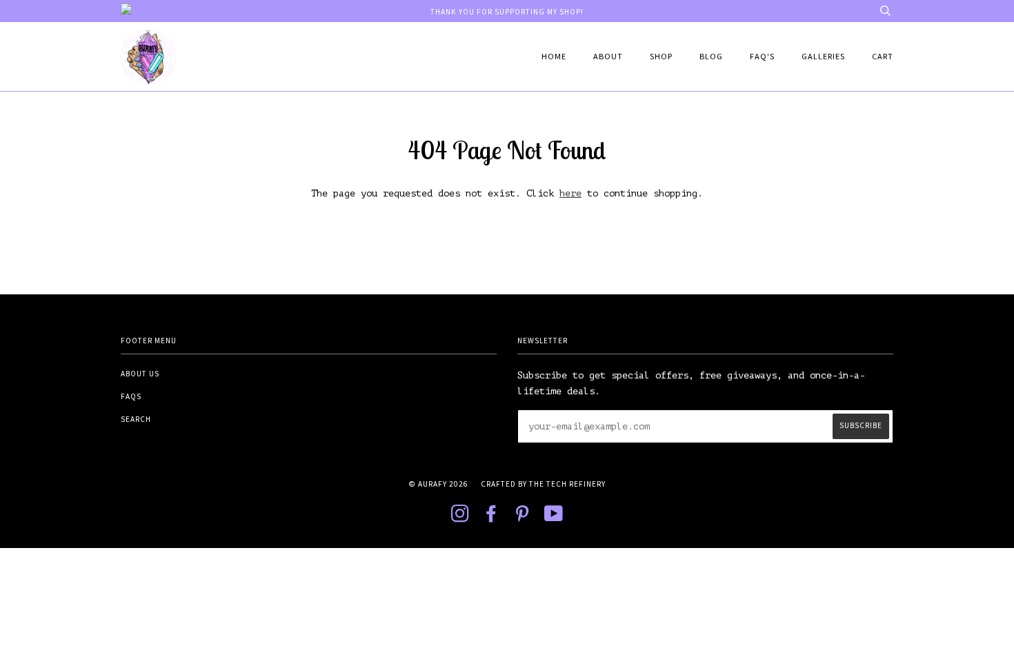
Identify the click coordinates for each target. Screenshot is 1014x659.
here (570, 193)
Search (136, 419)
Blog (711, 56)
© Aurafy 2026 (438, 484)
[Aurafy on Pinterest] (522, 518)
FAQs (131, 396)
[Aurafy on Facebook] (491, 518)
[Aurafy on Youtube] (554, 518)
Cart (882, 56)
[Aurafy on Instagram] (460, 518)
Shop (661, 56)
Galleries (823, 56)
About (608, 56)
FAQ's (762, 56)
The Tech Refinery (567, 484)
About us (140, 373)
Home (553, 56)
